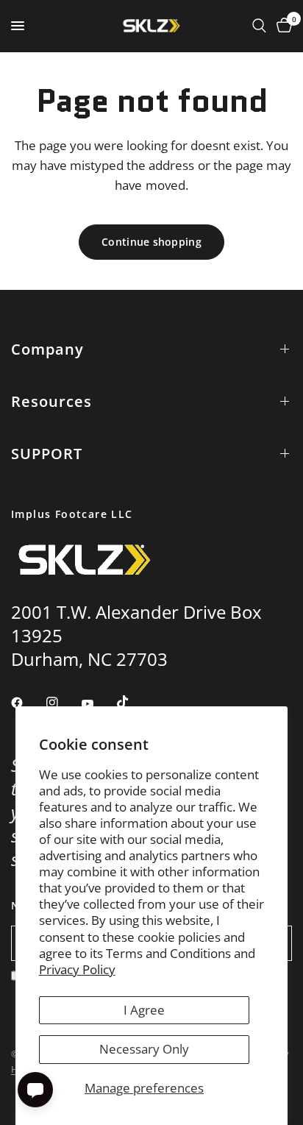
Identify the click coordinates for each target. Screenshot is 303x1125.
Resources (51, 401)
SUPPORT (46, 454)
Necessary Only (144, 1048)
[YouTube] (98, 704)
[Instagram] (62, 702)
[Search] (259, 26)
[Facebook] (27, 702)
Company (47, 349)
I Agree (144, 1009)
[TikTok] (133, 702)
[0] (281, 26)
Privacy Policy (77, 969)
